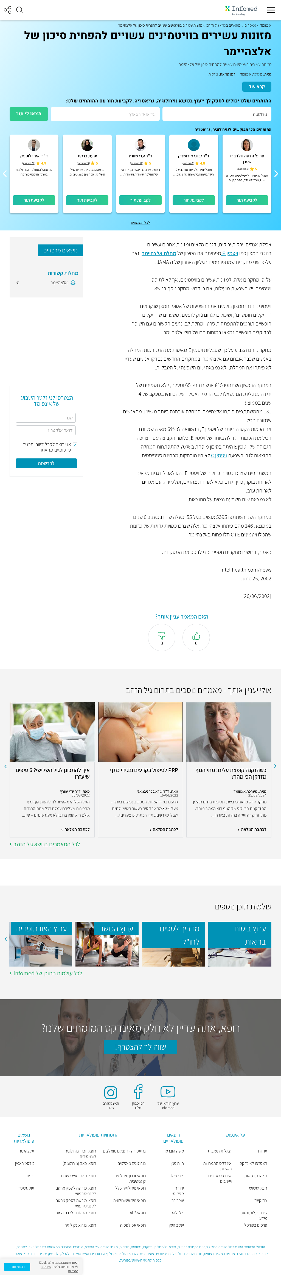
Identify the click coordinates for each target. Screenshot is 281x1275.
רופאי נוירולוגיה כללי (130, 1188)
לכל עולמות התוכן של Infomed (47, 973)
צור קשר (260, 1200)
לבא (5, 766)
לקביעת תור (247, 200)
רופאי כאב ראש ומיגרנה (78, 1176)
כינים (30, 1176)
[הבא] (5, 173)
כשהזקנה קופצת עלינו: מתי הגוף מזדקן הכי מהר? (230, 773)
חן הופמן (177, 1163)
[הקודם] (276, 173)
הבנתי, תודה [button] (17, 1267)
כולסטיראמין (24, 1163)
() (243, 169)
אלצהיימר (26, 1151)
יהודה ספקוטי (178, 1190)
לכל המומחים (140, 222)
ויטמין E (229, 253)
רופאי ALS (138, 1213)
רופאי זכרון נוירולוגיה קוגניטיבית (130, 1178)
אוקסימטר (26, 1188)
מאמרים (250, 25)
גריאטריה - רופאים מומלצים (124, 1151)
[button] (19, 10)
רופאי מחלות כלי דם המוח (75, 1213)
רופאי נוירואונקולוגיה (80, 1225)
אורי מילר (177, 1176)
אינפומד (265, 25)
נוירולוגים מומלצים (131, 1163)
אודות (262, 1151)
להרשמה (46, 463)
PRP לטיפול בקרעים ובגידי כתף (144, 770)
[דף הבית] (241, 10)
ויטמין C (219, 455)
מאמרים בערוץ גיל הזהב (223, 25)
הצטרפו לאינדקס (253, 1163)
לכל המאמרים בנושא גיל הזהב (46, 844)
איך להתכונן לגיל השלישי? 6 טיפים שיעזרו (53, 773)
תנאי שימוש (258, 1188)
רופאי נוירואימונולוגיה (129, 1200)
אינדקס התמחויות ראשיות (217, 1166)
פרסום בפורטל (255, 1225)
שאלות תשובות (219, 1151)
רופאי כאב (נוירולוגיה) (79, 1163)
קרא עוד (257, 86)
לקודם (275, 766)
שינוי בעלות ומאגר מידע (253, 1215)
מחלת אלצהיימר (159, 253)
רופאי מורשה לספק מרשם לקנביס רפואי (75, 1190)
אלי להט (177, 1213)
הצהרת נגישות (255, 1176)
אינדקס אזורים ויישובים (219, 1178)
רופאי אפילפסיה (133, 1225)
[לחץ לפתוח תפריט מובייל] (271, 10)
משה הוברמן (174, 1151)
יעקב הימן (176, 1225)
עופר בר (178, 1200)
